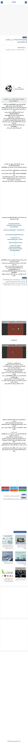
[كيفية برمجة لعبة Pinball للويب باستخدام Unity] (7, 556)
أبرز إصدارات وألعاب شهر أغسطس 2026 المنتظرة (15, 281)
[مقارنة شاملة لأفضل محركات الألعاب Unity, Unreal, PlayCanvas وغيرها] (7, 573)
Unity (25, 37)
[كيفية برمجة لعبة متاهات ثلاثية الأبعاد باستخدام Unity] (20, 573)
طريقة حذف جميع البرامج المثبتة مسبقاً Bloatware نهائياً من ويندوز (13, 279)
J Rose (14, 2)
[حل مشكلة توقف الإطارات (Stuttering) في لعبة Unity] (20, 556)
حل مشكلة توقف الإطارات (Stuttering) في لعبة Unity (21, 563)
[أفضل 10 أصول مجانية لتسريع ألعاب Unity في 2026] (20, 540)
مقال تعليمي (19, 178)
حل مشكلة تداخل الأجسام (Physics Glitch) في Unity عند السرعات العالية (7, 547)
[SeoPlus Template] (20, 741)
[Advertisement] (14, 20)
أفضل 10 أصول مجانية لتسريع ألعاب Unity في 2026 (21, 547)
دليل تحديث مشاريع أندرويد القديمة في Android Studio (14, 284)
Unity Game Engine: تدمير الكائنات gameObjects (15, 49)
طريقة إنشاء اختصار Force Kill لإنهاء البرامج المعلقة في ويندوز (13, 283)
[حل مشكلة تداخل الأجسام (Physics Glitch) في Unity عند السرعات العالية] (7, 540)
